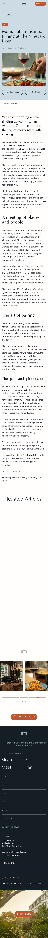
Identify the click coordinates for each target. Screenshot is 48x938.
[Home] (24, 4)
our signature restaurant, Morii (16, 149)
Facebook (18, 883)
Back (9, 15)
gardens (22, 390)
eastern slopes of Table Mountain (17, 393)
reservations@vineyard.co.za (14, 852)
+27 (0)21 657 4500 (12, 855)
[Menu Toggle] (3, 3)
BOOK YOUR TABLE (11, 471)
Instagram (5, 883)
